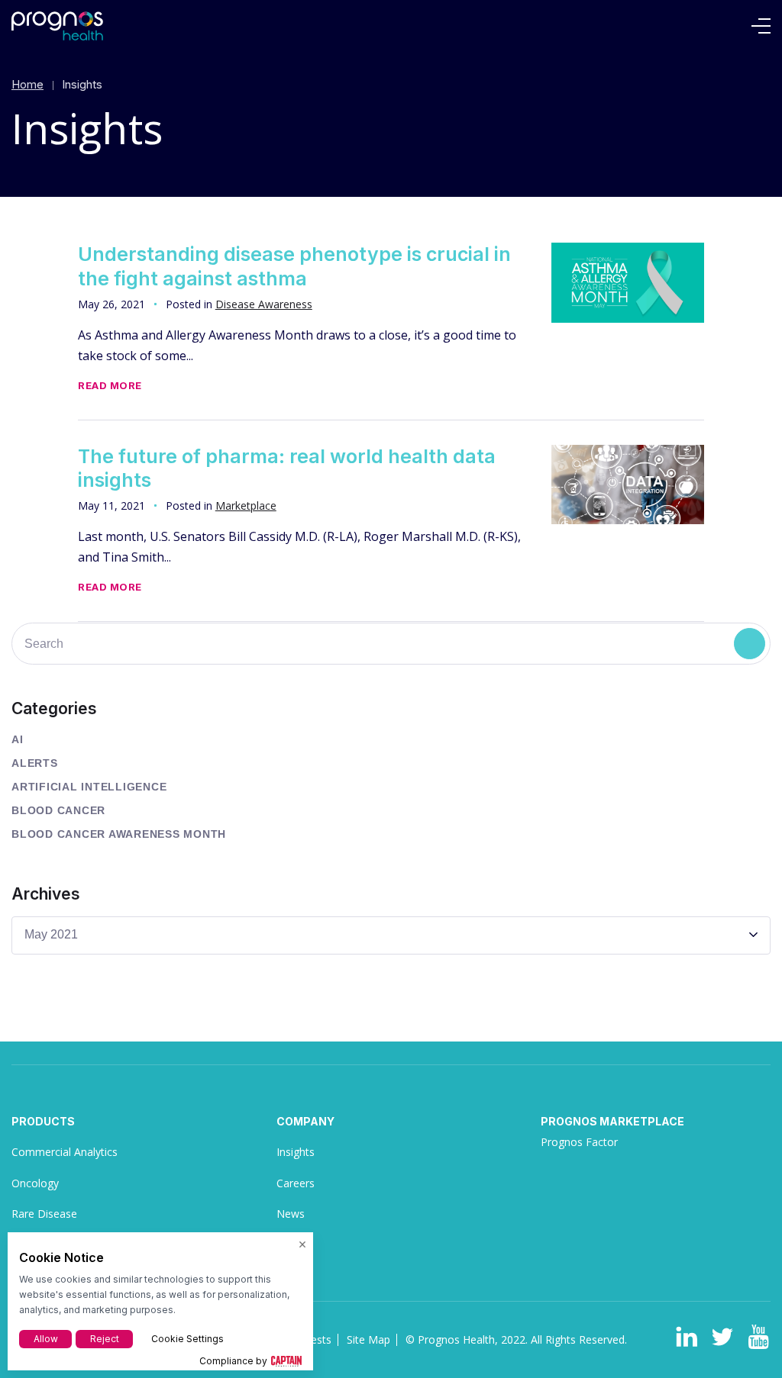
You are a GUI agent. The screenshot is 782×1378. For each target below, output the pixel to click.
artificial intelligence (88, 787)
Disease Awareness (263, 304)
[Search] (749, 643)
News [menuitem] (290, 1213)
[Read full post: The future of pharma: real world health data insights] (627, 485)
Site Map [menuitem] (368, 1339)
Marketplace (245, 505)
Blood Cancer (58, 810)
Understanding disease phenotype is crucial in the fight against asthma (294, 266)
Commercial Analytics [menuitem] (64, 1152)
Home (27, 84)
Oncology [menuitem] (35, 1183)
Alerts (34, 763)
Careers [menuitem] (295, 1183)
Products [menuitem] (43, 1121)
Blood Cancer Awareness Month (118, 834)
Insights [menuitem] (295, 1152)
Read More (110, 385)
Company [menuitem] (305, 1121)
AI (17, 739)
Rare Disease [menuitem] (44, 1213)
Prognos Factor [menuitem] (579, 1142)
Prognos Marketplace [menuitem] (612, 1121)
